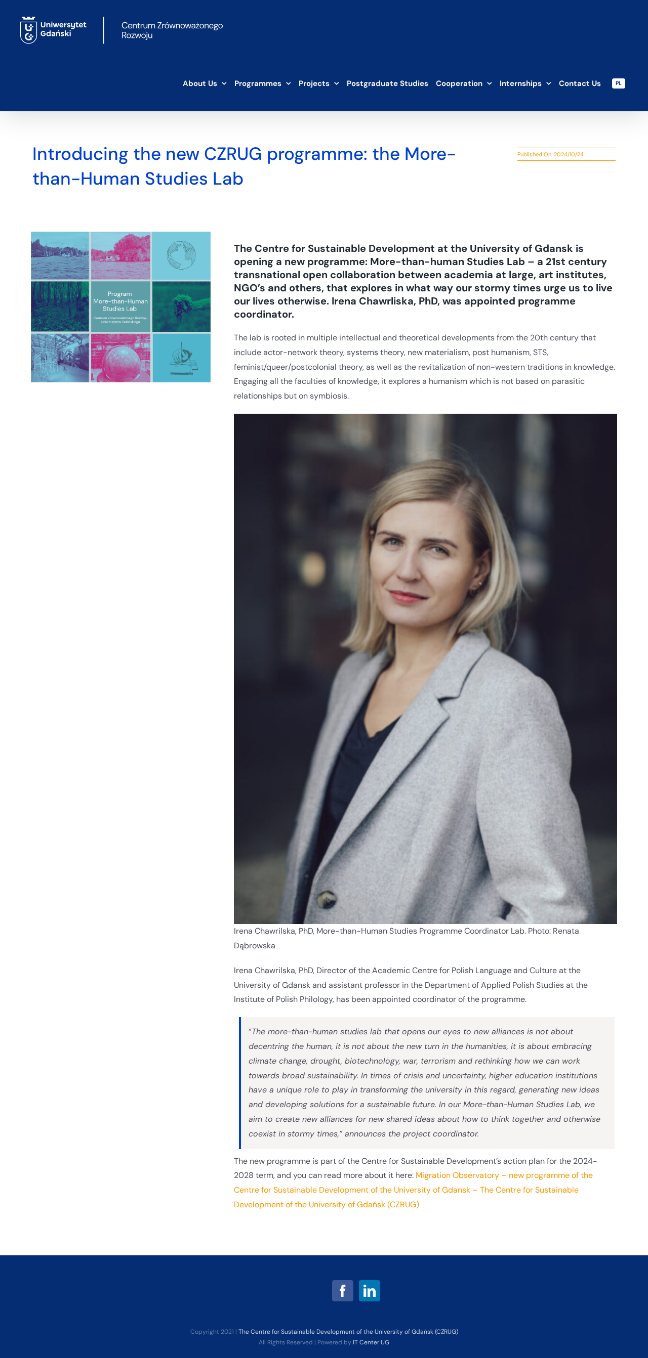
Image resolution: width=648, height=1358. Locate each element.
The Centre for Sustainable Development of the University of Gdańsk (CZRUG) (348, 1332)
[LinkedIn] (369, 1290)
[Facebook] (342, 1290)
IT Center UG (371, 1342)
